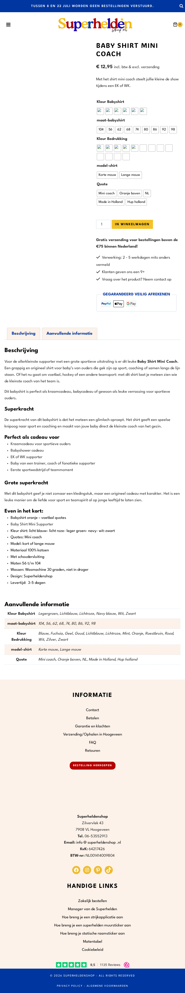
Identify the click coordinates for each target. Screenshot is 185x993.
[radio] (100, 111)
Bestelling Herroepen (92, 765)
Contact (92, 710)
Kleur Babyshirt (110, 102)
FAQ (92, 743)
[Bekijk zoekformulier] (181, 6)
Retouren (92, 751)
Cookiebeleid (92, 950)
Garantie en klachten (92, 726)
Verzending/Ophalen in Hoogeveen (92, 734)
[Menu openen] (8, 24)
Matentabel (92, 942)
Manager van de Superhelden (92, 909)
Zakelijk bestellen (92, 901)
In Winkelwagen (132, 224)
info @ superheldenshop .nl (98, 843)
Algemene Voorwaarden (107, 986)
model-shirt (107, 166)
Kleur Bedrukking (112, 139)
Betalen (92, 718)
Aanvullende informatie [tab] (69, 334)
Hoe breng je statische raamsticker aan (92, 933)
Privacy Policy (70, 986)
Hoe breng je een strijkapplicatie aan (92, 917)
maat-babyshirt (111, 120)
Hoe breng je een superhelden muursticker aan (92, 925)
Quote (102, 184)
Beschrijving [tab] (23, 334)
